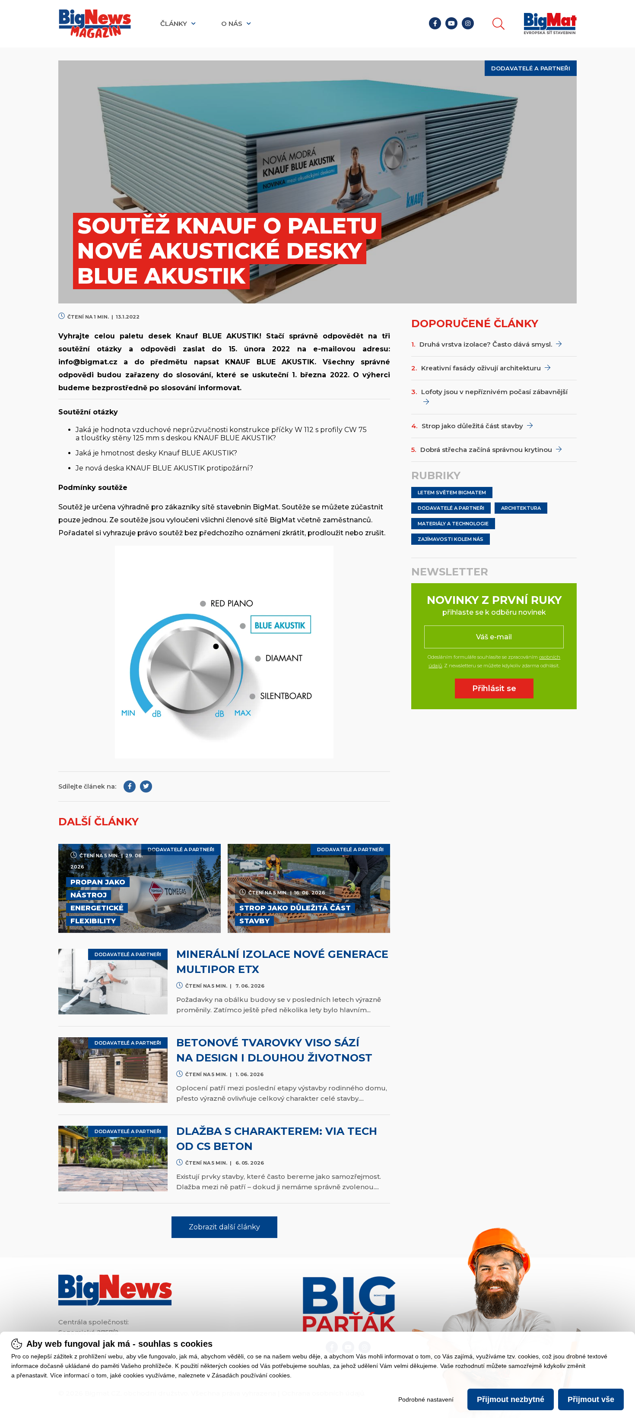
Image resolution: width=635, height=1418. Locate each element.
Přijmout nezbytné (510, 1399)
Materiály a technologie (453, 524)
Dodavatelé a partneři (451, 508)
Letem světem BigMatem (452, 493)
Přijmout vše (591, 1399)
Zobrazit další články (224, 1227)
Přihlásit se (494, 688)
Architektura (521, 508)
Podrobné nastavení (426, 1399)
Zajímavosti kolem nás (450, 539)
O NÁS (232, 23)
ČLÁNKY (174, 23)
